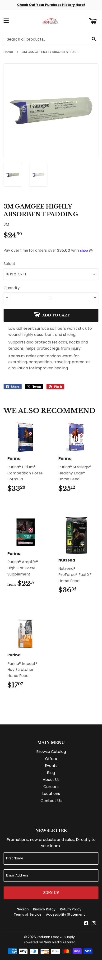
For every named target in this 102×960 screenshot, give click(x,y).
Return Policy (70, 909)
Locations (51, 793)
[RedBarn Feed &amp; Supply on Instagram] (94, 924)
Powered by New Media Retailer (49, 942)
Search (23, 909)
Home (8, 52)
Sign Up (51, 892)
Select (9, 263)
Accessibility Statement (65, 914)
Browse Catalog (51, 751)
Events (51, 765)
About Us (51, 779)
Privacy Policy (44, 909)
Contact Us (51, 800)
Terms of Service (28, 914)
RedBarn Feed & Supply (56, 937)
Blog (51, 772)
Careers (51, 786)
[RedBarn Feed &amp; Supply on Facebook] (86, 924)
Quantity (12, 288)
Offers (51, 758)
